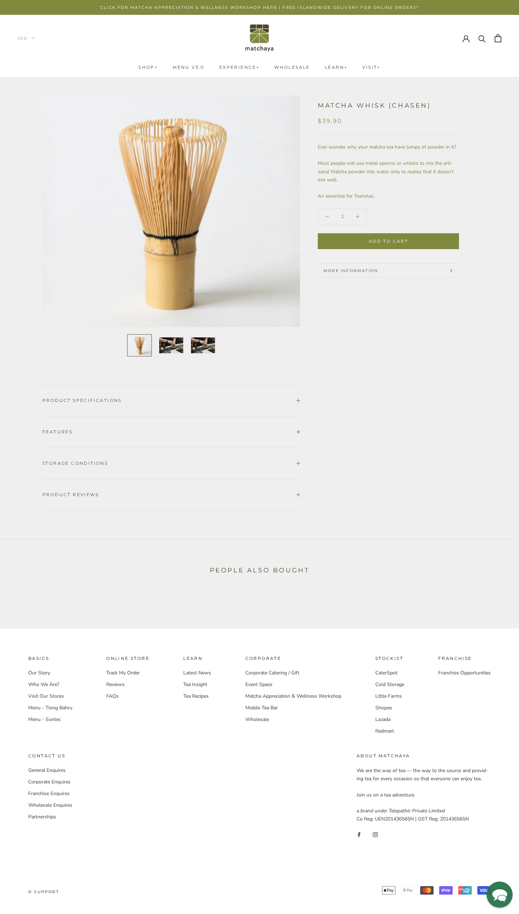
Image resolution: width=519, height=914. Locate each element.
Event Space (258, 684)
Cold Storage (389, 684)
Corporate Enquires (49, 781)
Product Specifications (82, 400)
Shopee (383, 707)
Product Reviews (70, 494)
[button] (500, 895)
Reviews (115, 684)
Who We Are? (43, 684)
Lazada (382, 719)
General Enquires (47, 770)
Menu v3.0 (188, 67)
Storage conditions (75, 463)
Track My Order (123, 672)
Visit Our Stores (46, 696)
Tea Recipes (196, 696)
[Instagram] (375, 834)
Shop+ (148, 67)
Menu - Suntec (44, 719)
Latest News (197, 672)
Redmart (384, 731)
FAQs (112, 696)
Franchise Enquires (49, 793)
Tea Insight (195, 684)
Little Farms (388, 696)
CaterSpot (386, 672)
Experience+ (239, 67)
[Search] (482, 38)
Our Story (39, 672)
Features (57, 431)
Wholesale (292, 67)
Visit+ (371, 67)
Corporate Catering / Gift (272, 672)
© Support (43, 891)
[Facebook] (359, 834)
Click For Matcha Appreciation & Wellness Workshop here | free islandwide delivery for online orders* (259, 7)
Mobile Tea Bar (261, 707)
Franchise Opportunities (464, 672)
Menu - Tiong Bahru (50, 707)
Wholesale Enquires (50, 805)
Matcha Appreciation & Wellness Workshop (293, 696)
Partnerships (42, 816)
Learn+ (336, 67)
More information (350, 270)
